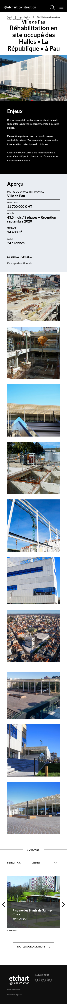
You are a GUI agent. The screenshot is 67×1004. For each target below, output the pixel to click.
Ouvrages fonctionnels (19, 263)
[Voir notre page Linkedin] (49, 980)
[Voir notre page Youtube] (43, 980)
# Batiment (12, 930)
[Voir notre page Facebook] (37, 980)
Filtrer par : (14, 863)
